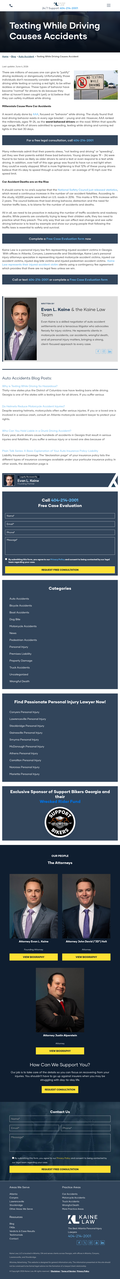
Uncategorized (19, 674)
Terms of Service (68, 1271)
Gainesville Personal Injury (26, 732)
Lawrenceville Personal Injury (28, 718)
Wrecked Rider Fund (60, 801)
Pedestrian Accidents (23, 639)
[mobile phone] (11, 5)
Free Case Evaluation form (65, 238)
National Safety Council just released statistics (87, 189)
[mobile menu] (108, 5)
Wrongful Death (20, 681)
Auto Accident (26, 56)
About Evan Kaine (12, 474)
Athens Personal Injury (24, 753)
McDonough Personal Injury (27, 746)
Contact (14, 1238)
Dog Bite (15, 619)
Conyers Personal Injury (24, 712)
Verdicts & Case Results (22, 1231)
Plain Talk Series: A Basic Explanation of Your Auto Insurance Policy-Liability (50, 450)
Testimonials (16, 1234)
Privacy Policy (57, 559)
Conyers (14, 1197)
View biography (33, 957)
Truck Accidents (20, 667)
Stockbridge (16, 1205)
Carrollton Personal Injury (25, 760)
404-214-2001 (69, 8)
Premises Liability (20, 653)
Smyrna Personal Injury (24, 739)
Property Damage (21, 660)
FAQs (12, 1227)
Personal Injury (19, 646)
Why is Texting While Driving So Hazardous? (30, 386)
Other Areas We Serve (21, 1209)
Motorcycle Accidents (23, 626)
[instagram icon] (104, 351)
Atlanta (13, 1194)
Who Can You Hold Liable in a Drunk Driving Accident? (36, 430)
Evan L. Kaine (55, 309)
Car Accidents (70, 1194)
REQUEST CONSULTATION (60, 1089)
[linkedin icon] (110, 351)
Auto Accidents (19, 598)
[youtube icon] (96, 1242)
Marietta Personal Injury (25, 774)
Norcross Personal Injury (25, 767)
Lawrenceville (17, 1201)
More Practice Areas (73, 1209)
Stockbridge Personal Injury (27, 725)
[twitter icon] (85, 1242)
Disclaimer (55, 1271)
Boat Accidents (19, 612)
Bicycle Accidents (21, 605)
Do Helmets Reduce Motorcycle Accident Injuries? (33, 406)
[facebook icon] (98, 351)
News (13, 633)
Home (5, 56)
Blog (13, 56)
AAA (35, 114)
